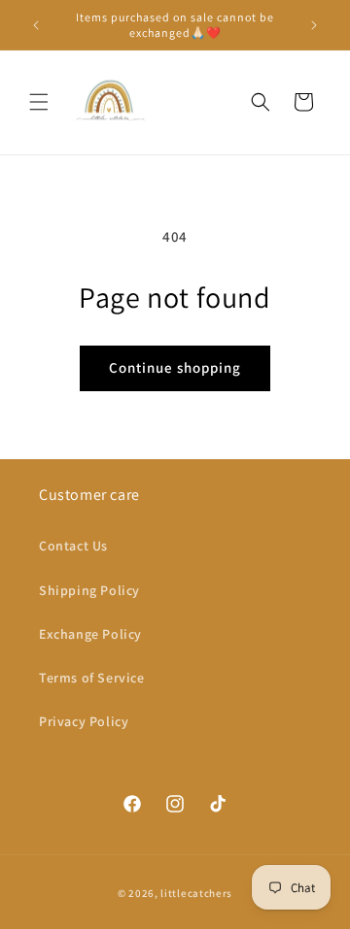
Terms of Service (92, 677)
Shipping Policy (89, 590)
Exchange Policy (90, 634)
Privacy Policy (83, 721)
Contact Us (73, 545)
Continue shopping (175, 367)
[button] (39, 102)
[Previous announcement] (36, 25)
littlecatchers (196, 893)
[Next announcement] (314, 25)
